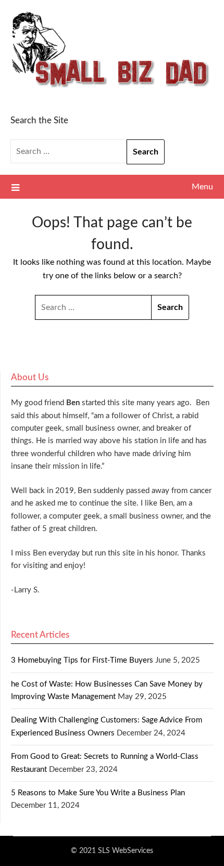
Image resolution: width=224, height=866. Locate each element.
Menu (202, 187)
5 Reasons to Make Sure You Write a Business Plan (98, 793)
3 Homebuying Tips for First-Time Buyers (82, 660)
